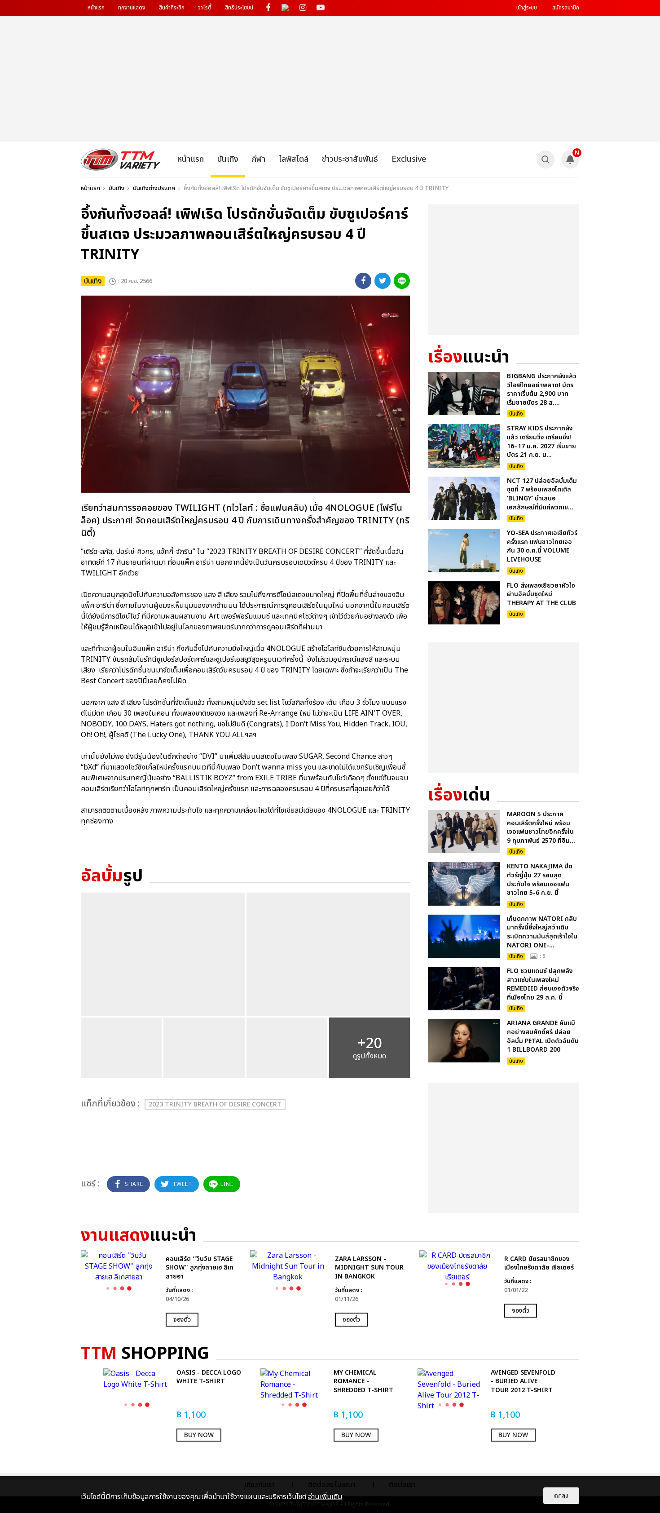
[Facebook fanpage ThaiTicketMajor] (268, 8)
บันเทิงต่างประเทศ (154, 188)
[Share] (363, 281)
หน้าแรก (96, 8)
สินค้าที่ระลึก (172, 8)
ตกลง (561, 1495)
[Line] (402, 281)
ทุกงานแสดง (131, 8)
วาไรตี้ (204, 8)
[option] (161, 1288)
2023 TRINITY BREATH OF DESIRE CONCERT (215, 1104)
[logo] (121, 159)
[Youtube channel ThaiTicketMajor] (320, 8)
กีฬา (258, 159)
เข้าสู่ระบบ (526, 8)
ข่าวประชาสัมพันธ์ (350, 159)
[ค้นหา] (545, 159)
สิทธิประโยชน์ (239, 8)
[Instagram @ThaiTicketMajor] (303, 8)
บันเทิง (227, 159)
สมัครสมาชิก (565, 8)
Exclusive (409, 159)
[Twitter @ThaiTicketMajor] (285, 8)
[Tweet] (382, 281)
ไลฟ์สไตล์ (293, 159)
